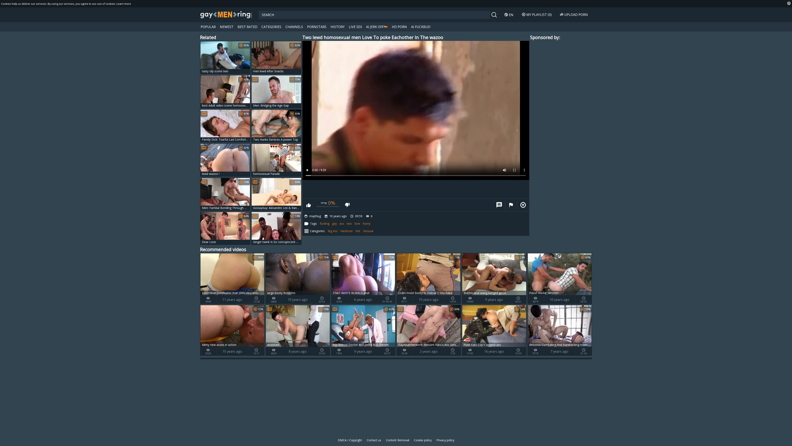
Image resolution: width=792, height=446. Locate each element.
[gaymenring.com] (226, 14)
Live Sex (355, 27)
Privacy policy (445, 440)
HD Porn (399, 27)
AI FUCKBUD (420, 27)
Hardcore (346, 231)
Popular (208, 27)
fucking (324, 223)
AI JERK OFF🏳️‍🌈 (377, 27)
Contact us (374, 440)
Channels (294, 27)
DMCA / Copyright (350, 440)
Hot (357, 231)
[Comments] (499, 205)
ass (341, 223)
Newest (226, 27)
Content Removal (397, 440)
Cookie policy (423, 440)
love (357, 223)
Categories (271, 27)
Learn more (124, 4)
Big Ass (333, 231)
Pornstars (316, 27)
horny (366, 223)
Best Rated (247, 27)
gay (334, 223)
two (349, 223)
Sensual (368, 231)
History (338, 27)
